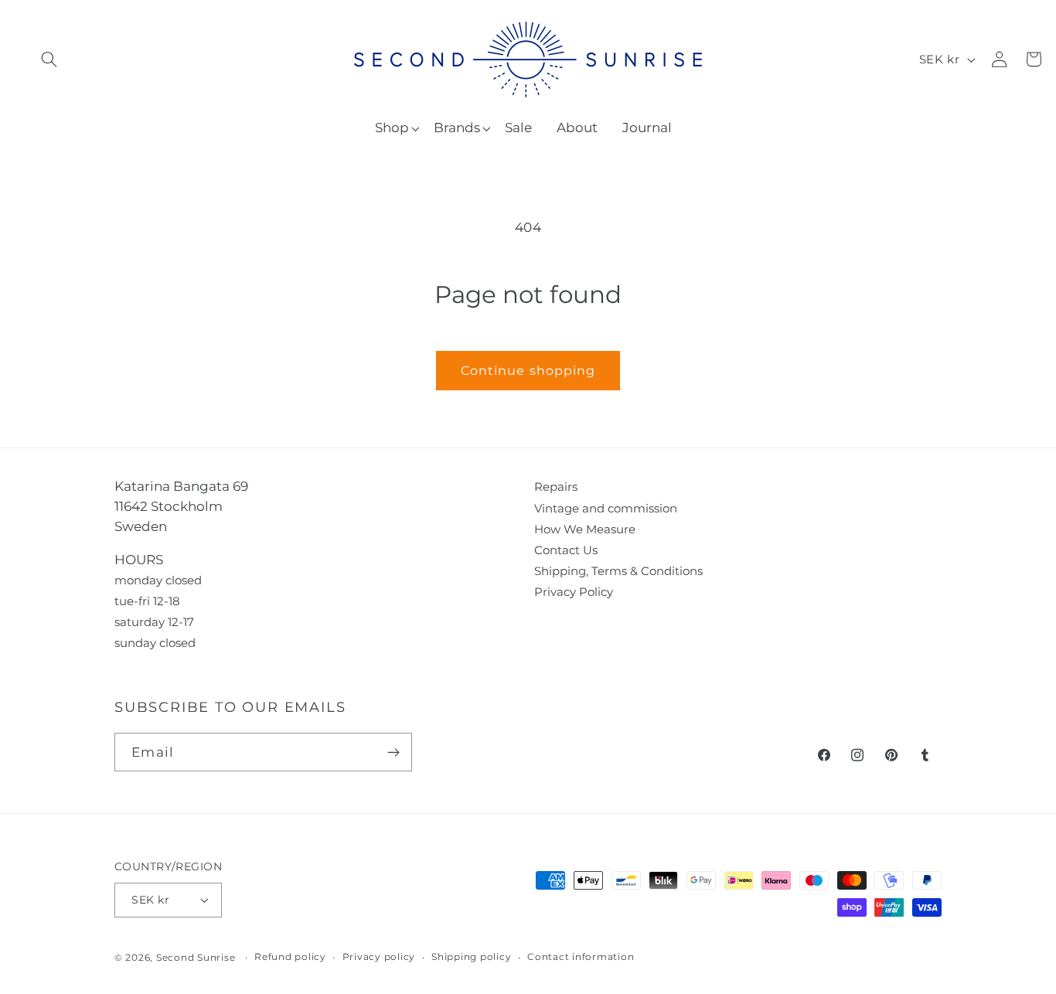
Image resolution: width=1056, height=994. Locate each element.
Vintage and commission (605, 508)
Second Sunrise (196, 957)
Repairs (555, 486)
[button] (49, 59)
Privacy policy (379, 956)
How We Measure (584, 529)
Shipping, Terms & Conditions (618, 570)
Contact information (580, 956)
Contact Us (566, 550)
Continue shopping (528, 370)
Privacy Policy (573, 591)
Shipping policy (471, 956)
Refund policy (290, 956)
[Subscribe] (393, 752)
